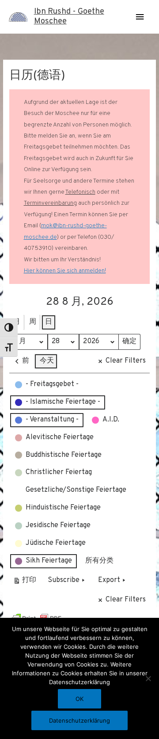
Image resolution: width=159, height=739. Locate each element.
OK (79, 698)
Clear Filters (126, 360)
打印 (24, 582)
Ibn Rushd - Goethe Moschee (69, 17)
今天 (47, 360)
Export (109, 580)
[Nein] (148, 678)
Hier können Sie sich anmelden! (65, 271)
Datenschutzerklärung (79, 720)
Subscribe (64, 580)
